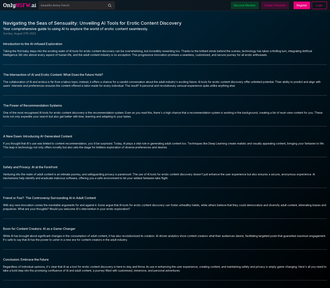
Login (319, 5)
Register (302, 5)
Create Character (275, 5)
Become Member (245, 5)
